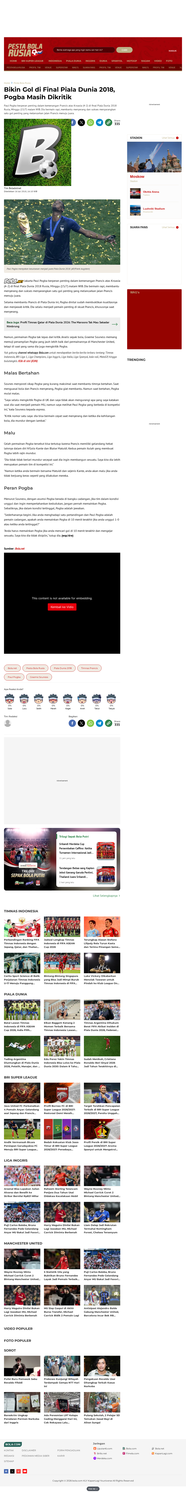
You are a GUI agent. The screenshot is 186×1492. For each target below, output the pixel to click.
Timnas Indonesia (21, 911)
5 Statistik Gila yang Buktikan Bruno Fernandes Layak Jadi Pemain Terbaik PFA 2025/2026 (61, 1275)
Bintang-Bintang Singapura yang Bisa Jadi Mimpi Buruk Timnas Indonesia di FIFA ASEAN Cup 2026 (61, 980)
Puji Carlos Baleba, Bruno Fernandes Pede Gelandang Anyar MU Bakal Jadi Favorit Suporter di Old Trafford (21, 1229)
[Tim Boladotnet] (37, 152)
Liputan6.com (104, 1448)
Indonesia (55, 61)
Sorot (10, 1350)
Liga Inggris (15, 1161)
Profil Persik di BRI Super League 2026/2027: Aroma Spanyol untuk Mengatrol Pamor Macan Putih (100, 1146)
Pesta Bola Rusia (16, 67)
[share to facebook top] (72, 122)
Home (13, 61)
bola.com (77, 1480)
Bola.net (159, 1448)
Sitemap (9, 1461)
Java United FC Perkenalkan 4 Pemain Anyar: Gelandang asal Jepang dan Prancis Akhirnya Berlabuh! (21, 1109)
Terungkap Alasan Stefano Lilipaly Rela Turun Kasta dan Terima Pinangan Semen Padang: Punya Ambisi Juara (102, 943)
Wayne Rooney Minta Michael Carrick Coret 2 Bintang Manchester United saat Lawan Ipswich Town (101, 1192)
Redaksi (9, 1455)
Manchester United (23, 1243)
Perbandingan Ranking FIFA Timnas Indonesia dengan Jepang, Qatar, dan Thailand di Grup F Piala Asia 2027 (21, 943)
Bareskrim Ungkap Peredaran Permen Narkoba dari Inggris (21, 1419)
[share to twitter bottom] (81, 723)
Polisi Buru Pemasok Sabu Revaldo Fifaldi (20, 1381)
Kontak (9, 1450)
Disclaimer (29, 1450)
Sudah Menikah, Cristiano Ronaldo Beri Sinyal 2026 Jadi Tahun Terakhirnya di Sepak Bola (100, 1063)
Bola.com (131, 1448)
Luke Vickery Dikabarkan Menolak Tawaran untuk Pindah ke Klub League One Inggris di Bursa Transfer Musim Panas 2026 (101, 980)
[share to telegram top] (99, 122)
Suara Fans (89, 67)
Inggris (90, 61)
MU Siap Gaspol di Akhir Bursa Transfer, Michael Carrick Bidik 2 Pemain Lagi (61, 1312)
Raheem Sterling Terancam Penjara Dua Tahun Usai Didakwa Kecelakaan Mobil (61, 1192)
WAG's (75, 67)
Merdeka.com (104, 1458)
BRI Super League (32, 61)
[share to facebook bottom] (72, 723)
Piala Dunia (73, 61)
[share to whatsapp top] (90, 122)
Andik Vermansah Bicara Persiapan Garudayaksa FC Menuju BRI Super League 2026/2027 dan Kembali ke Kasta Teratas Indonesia (21, 1146)
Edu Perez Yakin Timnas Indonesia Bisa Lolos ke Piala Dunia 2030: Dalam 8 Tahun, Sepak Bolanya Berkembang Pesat (62, 1063)
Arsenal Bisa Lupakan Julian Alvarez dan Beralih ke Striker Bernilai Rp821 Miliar (21, 1192)
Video (158, 61)
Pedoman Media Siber (35, 1455)
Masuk (173, 51)
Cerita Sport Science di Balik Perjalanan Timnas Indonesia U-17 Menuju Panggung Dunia (22, 980)
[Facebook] (6, 1471)
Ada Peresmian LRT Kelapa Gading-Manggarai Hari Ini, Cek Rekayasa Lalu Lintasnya (61, 1419)
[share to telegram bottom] (99, 723)
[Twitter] (12, 1471)
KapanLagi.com (163, 1453)
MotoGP (132, 61)
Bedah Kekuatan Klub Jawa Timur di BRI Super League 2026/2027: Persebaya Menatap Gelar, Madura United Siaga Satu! (61, 1146)
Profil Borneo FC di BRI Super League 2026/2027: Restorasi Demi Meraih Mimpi (59, 1109)
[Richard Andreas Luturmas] (7, 723)
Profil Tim (35, 67)
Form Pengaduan (68, 1450)
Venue (48, 67)
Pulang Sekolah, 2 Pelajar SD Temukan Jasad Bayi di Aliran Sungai (102, 1419)
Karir (61, 1455)
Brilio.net (102, 1453)
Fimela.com (132, 1453)
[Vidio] (18, 1471)
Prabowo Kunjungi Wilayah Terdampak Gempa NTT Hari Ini (61, 1382)
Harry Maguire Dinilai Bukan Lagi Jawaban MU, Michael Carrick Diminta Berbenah (62, 1229)
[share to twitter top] (81, 122)
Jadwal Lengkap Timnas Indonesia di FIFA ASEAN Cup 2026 (59, 943)
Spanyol (117, 61)
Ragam (145, 61)
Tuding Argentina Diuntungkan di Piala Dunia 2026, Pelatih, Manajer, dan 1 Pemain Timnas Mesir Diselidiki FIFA (21, 1063)
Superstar (62, 67)
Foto (169, 61)
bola (26, 50)
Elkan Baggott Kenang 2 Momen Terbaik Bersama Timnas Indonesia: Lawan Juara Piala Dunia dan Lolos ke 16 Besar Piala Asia (61, 1026)
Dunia (103, 61)
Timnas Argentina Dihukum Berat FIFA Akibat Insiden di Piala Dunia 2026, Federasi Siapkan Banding (101, 1026)
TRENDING (136, 360)
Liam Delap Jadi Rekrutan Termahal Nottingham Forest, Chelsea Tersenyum (101, 1229)
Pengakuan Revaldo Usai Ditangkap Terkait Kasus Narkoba (99, 1382)
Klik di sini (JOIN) (28, 361)
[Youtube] (25, 1471)
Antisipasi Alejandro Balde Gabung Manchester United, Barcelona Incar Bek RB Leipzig (101, 1312)
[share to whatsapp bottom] (90, 723)
